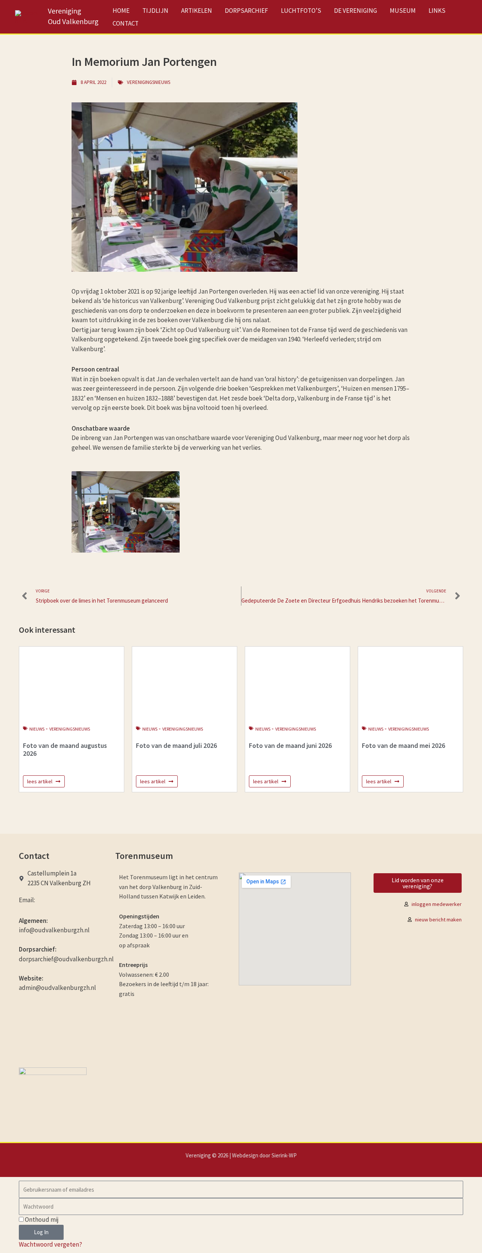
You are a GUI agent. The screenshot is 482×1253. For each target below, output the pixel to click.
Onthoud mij (41, 1219)
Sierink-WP (284, 1155)
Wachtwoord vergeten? (50, 1244)
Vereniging (64, 10)
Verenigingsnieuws (148, 82)
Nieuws (36, 729)
